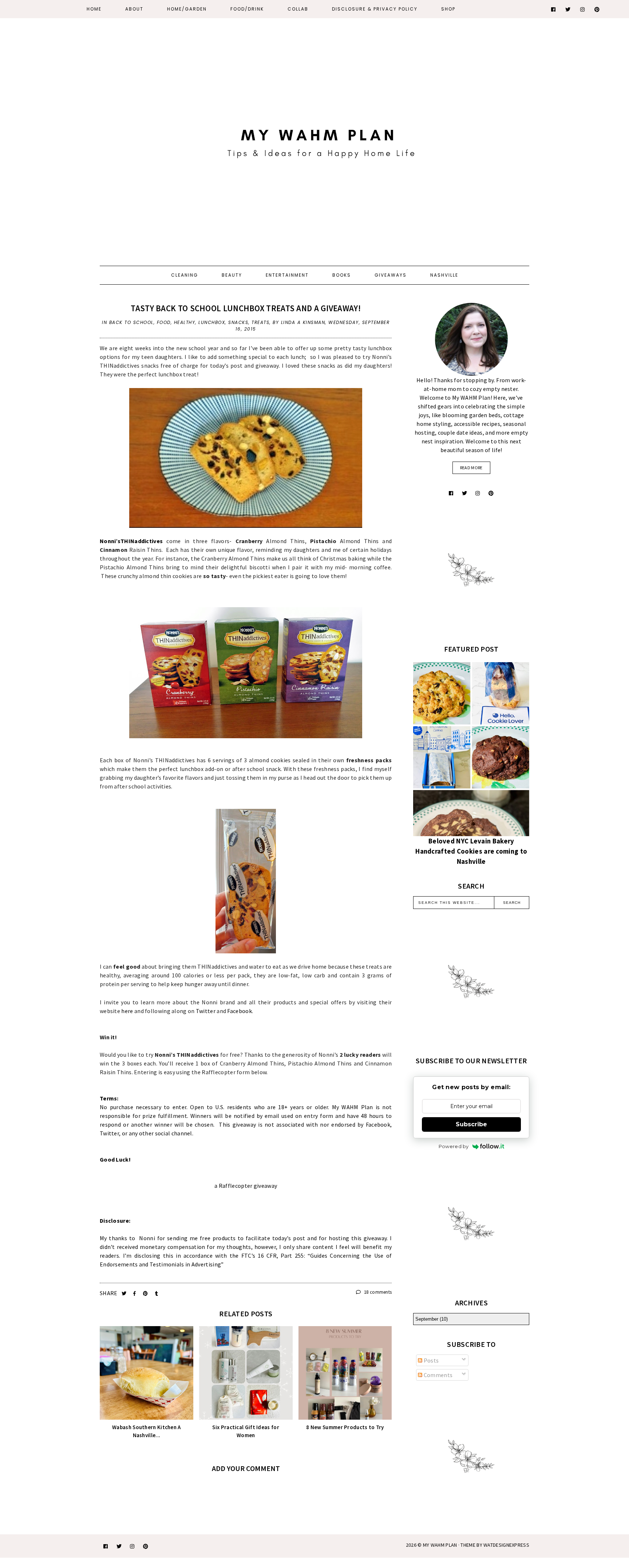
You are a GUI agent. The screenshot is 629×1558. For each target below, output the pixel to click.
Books (341, 275)
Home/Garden (187, 9)
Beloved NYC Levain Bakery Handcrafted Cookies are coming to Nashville (471, 851)
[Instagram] (582, 9)
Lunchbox (211, 322)
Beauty (232, 275)
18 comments (377, 1292)
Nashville (444, 275)
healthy (184, 322)
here (127, 1011)
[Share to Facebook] (135, 1293)
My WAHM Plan (440, 1545)
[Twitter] (568, 9)
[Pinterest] (597, 9)
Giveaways (391, 275)
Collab (298, 9)
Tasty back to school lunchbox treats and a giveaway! (246, 308)
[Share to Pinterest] (146, 1293)
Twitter (205, 1011)
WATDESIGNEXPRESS (506, 1545)
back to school (131, 322)
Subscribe (471, 1124)
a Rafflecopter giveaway (245, 1185)
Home (94, 9)
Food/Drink (247, 9)
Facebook (239, 1011)
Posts (430, 1360)
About (134, 9)
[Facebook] (553, 9)
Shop (448, 9)
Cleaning (184, 275)
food (164, 322)
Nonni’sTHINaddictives (131, 541)
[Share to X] (125, 1293)
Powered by (454, 1146)
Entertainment (287, 275)
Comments (437, 1375)
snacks (238, 322)
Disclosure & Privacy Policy (375, 9)
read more (471, 467)
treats (260, 322)
